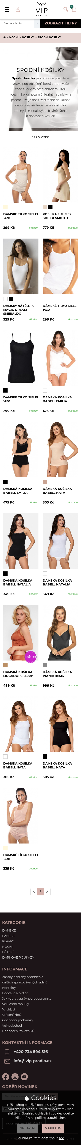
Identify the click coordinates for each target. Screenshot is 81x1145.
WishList (8, 1009)
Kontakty (9, 988)
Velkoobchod (12, 1026)
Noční (14, 37)
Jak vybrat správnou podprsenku (26, 999)
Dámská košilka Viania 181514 (57, 674)
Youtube (24, 1076)
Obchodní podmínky (17, 1020)
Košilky (28, 37)
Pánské (8, 936)
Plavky (8, 941)
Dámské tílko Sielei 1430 (20, 216)
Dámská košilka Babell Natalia (17, 582)
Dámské (9, 930)
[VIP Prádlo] (42, 9)
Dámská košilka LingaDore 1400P (18, 674)
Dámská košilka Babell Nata (57, 491)
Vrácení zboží (12, 1015)
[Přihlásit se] (17, 9)
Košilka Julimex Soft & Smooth (57, 216)
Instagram (15, 1076)
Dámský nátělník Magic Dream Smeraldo (18, 310)
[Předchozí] (33, 892)
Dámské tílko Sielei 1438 (20, 857)
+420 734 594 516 (31, 1052)
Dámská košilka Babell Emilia (57, 399)
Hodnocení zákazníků (18, 1031)
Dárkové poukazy (18, 957)
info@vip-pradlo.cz (33, 1061)
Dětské (8, 952)
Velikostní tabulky (15, 1004)
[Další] (47, 892)
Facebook (5, 1076)
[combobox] (20, 23)
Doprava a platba (15, 993)
